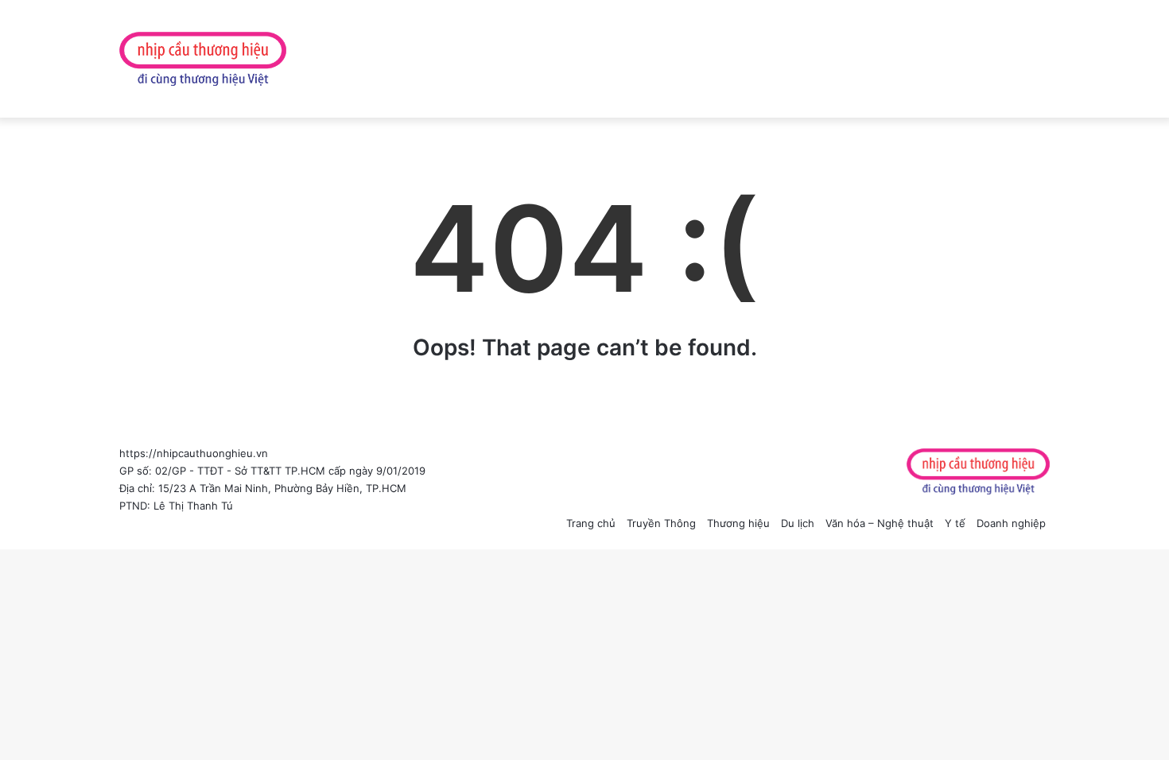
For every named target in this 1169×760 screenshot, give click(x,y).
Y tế (955, 523)
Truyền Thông (661, 523)
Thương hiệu (738, 523)
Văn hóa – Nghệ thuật (879, 523)
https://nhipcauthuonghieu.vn (193, 453)
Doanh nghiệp (1011, 523)
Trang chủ (591, 523)
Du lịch (797, 523)
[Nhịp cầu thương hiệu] (202, 59)
